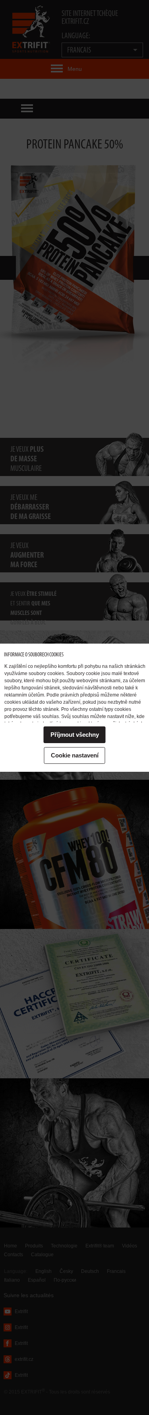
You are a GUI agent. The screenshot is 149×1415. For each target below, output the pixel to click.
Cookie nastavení (75, 755)
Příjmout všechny (74, 734)
